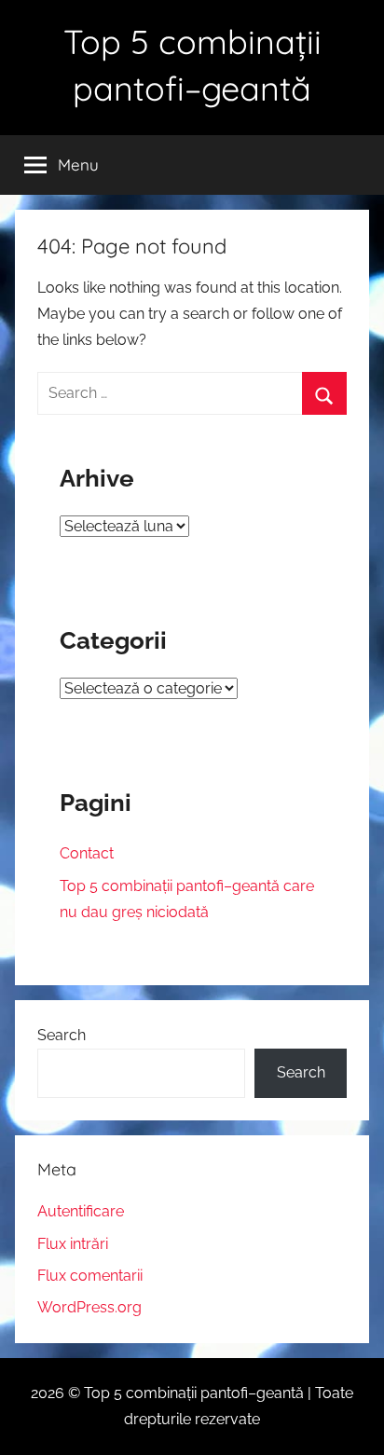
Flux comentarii (90, 1275)
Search (61, 1035)
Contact (87, 853)
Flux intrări (72, 1244)
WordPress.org (89, 1307)
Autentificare (80, 1211)
